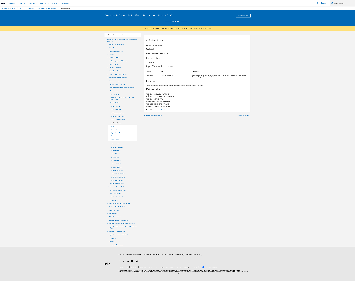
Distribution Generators (117, 183)
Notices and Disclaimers (116, 245)
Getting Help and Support (116, 44)
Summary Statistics (115, 193)
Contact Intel (137, 255)
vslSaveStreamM (116, 157)
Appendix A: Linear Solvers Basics (118, 220)
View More (175, 22)
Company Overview (125, 255)
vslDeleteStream (116, 123)
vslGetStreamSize (116, 164)
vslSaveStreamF (116, 150)
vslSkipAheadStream (117, 170)
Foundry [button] (65, 3)
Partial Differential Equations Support (119, 203)
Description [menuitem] (114, 136)
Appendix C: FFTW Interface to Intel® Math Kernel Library (123, 227)
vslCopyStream (115, 144)
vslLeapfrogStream (116, 167)
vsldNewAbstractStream (118, 116)
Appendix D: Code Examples (117, 231)
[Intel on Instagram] (136, 261)
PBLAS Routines (113, 200)
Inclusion (189, 255)
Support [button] (23, 3)
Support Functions (114, 210)
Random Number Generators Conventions (122, 87)
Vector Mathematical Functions (118, 77)
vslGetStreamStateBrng (118, 177)
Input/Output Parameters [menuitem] (118, 133)
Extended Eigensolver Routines (118, 74)
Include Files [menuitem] (115, 130)
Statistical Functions (114, 81)
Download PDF (243, 16)
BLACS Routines (113, 213)
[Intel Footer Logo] (108, 264)
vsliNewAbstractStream (118, 113)
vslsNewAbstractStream (118, 119)
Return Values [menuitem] (115, 139)
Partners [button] (55, 3)
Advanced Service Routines (118, 187)
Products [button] (13, 3)
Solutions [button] (33, 3)
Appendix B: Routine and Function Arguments (122, 223)
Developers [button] (44, 3)
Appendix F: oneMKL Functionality (118, 235)
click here (189, 28)
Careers (163, 255)
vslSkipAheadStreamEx (118, 174)
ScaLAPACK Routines (115, 67)
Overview (111, 54)
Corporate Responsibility (176, 255)
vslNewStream (115, 106)
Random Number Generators (118, 84)
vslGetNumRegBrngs (117, 180)
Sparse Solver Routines (115, 71)
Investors (156, 255)
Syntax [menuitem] (113, 127)
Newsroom (147, 255)
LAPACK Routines (114, 64)
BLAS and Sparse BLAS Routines (118, 61)
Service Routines (115, 103)
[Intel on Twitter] (123, 261)
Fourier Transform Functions (117, 197)
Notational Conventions (116, 51)
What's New (112, 48)
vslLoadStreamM (116, 160)
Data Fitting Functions (115, 217)
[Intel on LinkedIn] (127, 261)
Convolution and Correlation (118, 190)
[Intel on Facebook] (119, 261)
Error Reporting (114, 94)
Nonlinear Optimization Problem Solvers (120, 207)
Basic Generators (115, 91)
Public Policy (197, 255)
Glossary (111, 241)
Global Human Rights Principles (232, 271)
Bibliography (112, 238)
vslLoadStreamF (116, 154)
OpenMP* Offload (114, 57)
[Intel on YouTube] (132, 261)
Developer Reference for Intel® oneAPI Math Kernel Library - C (122, 40)
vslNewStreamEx (116, 109)
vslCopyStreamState (117, 147)
